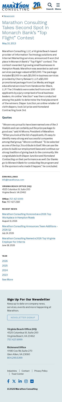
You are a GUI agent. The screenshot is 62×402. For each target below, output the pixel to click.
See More (7, 279)
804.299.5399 (14, 357)
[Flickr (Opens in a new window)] (32, 381)
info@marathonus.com (13, 180)
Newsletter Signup (23, 317)
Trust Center (18, 374)
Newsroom (9, 16)
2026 (5, 261)
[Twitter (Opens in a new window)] (14, 381)
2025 (5, 265)
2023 (5, 275)
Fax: (4, 202)
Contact (26, 371)
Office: (5, 199)
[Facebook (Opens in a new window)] (8, 381)
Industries (12, 371)
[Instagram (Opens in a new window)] (26, 381)
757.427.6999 (14, 339)
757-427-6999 (16, 199)
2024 (5, 270)
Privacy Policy (40, 371)
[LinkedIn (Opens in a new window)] (20, 381)
